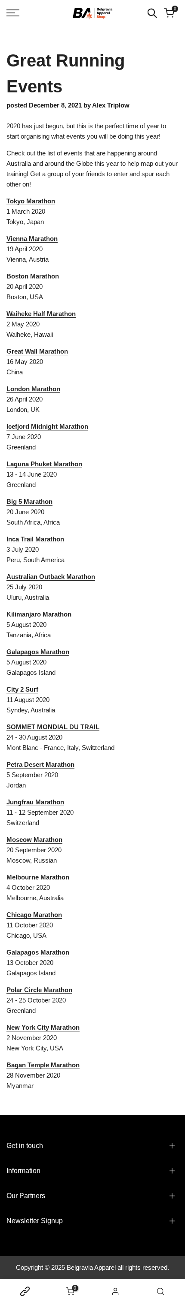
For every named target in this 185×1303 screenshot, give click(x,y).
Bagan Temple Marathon (43, 1065)
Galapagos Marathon (37, 651)
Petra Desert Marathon (40, 764)
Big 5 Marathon (29, 501)
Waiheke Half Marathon (41, 313)
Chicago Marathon (34, 914)
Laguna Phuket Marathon (44, 464)
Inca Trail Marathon (35, 539)
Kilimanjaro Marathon (38, 614)
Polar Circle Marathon (39, 989)
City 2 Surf (22, 689)
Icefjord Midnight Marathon (47, 426)
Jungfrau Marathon (35, 802)
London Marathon (33, 388)
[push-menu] (12, 13)
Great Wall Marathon (37, 351)
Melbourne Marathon (37, 877)
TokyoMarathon (30, 201)
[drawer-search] (152, 13)
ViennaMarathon (32, 238)
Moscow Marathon (34, 839)
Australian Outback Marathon (50, 576)
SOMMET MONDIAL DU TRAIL (52, 727)
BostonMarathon (32, 276)
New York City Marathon (43, 1027)
